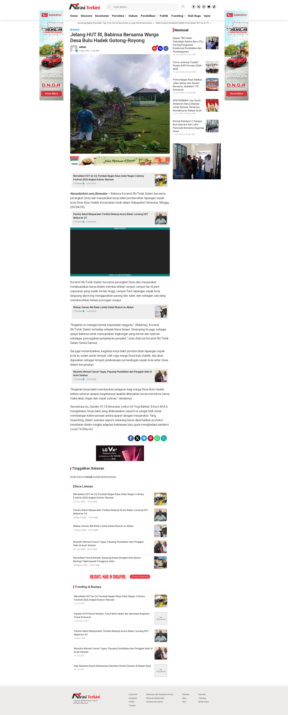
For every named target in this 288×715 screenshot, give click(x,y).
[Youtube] (209, 6)
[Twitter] (198, 6)
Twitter (131, 701)
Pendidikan (148, 16)
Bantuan (185, 694)
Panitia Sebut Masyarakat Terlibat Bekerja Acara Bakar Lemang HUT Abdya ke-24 (110, 216)
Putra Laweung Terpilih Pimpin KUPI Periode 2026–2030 (187, 66)
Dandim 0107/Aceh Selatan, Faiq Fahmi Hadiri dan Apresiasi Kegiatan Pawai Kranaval (112, 615)
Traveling (177, 16)
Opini (207, 16)
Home (74, 16)
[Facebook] (193, 6)
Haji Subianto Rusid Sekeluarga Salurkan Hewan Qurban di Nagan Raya (112, 666)
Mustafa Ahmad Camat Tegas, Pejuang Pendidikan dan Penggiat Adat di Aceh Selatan (112, 373)
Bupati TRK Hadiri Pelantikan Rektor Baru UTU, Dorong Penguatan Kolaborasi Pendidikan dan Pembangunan (188, 45)
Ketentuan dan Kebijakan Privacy (159, 694)
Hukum (133, 16)
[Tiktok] (214, 6)
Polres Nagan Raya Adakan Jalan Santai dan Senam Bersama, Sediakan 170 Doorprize (187, 85)
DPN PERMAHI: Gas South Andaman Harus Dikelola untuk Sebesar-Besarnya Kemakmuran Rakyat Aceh (187, 105)
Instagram (133, 698)
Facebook (133, 694)
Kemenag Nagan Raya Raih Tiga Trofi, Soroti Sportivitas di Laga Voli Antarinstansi (94, 23)
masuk (88, 477)
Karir (184, 701)
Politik (164, 16)
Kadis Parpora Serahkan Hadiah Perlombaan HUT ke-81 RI (161, 23)
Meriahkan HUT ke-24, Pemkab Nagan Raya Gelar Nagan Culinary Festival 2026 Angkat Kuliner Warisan (108, 177)
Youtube (132, 705)
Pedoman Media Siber (155, 698)
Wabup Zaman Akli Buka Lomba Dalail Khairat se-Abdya (103, 307)
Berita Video (203, 701)
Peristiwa (118, 16)
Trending (202, 698)
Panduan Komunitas (154, 701)
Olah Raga (194, 16)
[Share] (165, 48)
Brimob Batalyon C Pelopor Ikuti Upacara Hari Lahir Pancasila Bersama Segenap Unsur (188, 126)
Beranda (202, 694)
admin (82, 47)
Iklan (184, 698)
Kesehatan (102, 16)
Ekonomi (86, 16)
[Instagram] (204, 6)
